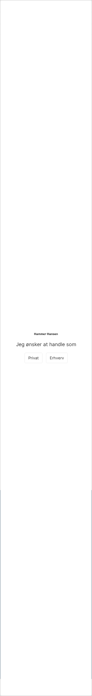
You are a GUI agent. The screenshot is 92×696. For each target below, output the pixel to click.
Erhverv (57, 358)
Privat (33, 358)
